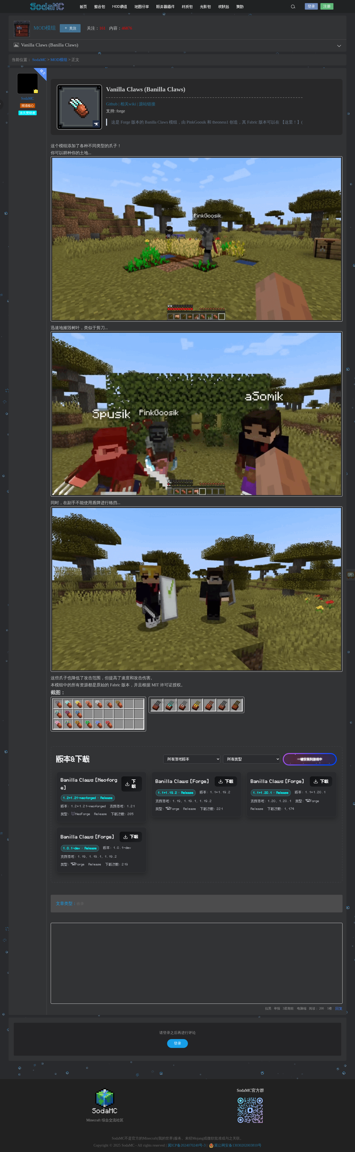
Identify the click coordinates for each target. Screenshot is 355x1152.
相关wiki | (129, 104)
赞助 (240, 7)
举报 (277, 1008)
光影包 (205, 7)
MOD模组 (120, 7)
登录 (311, 6)
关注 (72, 28)
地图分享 (142, 7)
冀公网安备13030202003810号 (237, 1145)
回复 (339, 1009)
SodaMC (48, 6)
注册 (327, 6)
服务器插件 (165, 7)
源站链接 (147, 104)
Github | (113, 104)
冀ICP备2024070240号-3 (187, 1145)
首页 (83, 7)
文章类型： (66, 903)
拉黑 (268, 1008)
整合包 (99, 7)
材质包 (187, 7)
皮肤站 (223, 7)
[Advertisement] (196, 963)
